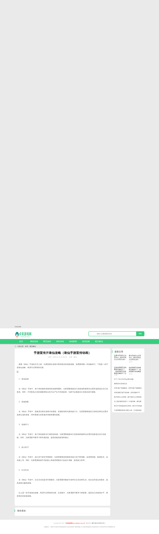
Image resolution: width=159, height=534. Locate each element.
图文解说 (99, 341)
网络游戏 (34, 341)
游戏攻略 (86, 341)
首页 (21, 341)
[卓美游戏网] (26, 334)
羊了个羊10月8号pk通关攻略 (123, 379)
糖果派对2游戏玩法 (120, 383)
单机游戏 (60, 341)
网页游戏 (47, 341)
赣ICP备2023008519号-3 (98, 523)
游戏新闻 (73, 341)
